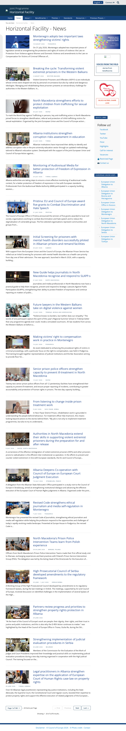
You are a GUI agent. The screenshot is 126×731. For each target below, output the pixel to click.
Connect (109, 2)
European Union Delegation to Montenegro (108, 211)
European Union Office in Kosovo (108, 203)
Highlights (103, 146)
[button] (13, 708)
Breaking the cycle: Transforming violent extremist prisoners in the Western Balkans (60, 70)
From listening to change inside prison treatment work (57, 403)
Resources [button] (80, 18)
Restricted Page (106, 159)
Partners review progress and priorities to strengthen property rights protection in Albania (59, 610)
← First (57, 708)
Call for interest (107, 150)
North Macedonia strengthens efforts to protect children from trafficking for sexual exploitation (60, 104)
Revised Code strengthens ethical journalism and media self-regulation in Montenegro (58, 506)
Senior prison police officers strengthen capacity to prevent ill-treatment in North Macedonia (59, 372)
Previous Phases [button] (96, 18)
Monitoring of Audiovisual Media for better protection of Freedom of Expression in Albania (61, 168)
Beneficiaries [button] (40, 18)
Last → (86, 708)
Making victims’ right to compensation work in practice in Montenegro (57, 338)
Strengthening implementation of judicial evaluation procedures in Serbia (59, 641)
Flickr (101, 142)
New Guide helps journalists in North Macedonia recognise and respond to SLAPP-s (61, 274)
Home (10, 18)
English (97, 2)
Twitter (103, 133)
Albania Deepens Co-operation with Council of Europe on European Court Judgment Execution (56, 473)
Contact (87, 727)
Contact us (104, 163)
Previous (67, 708)
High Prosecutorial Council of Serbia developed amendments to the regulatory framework (59, 574)
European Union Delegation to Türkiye (108, 239)
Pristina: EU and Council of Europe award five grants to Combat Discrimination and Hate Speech (59, 204)
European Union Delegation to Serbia (108, 230)
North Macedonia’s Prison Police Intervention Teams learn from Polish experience (56, 541)
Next (77, 708)
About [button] (27, 18)
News (18, 18)
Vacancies (104, 154)
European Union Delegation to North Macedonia (108, 220)
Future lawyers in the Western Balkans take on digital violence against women (57, 306)
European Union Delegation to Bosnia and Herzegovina (108, 195)
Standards (68, 18)
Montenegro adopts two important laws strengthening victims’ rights (58, 38)
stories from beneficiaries (107, 69)
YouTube (103, 138)
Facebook (104, 129)
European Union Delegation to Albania (108, 184)
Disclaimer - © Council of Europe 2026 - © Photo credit (59, 727)
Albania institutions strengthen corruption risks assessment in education (59, 135)
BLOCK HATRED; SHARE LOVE (107, 101)
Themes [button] (55, 18)
